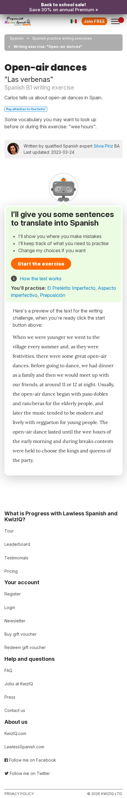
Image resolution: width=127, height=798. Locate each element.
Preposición (52, 295)
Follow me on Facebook (32, 760)
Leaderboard (17, 544)
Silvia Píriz (103, 145)
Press (9, 697)
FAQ (8, 670)
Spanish (17, 38)
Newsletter (14, 620)
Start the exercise (41, 264)
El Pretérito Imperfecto (71, 288)
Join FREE (94, 21)
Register (12, 593)
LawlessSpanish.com (24, 746)
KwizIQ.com (15, 733)
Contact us (14, 710)
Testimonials (16, 557)
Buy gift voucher (20, 634)
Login (9, 607)
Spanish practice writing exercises (62, 38)
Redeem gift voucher (25, 647)
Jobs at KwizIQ (18, 683)
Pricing (11, 571)
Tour (9, 530)
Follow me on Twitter (29, 773)
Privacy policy (19, 793)
